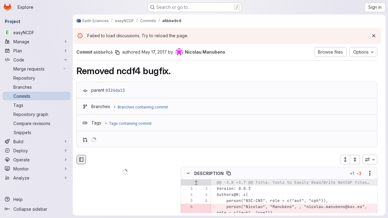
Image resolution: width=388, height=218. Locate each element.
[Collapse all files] (355, 159)
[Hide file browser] (81, 159)
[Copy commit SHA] (117, 52)
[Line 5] (187, 201)
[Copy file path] (228, 173)
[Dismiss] (373, 35)
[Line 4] (187, 195)
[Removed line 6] (187, 207)
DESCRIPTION (209, 173)
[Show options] (369, 173)
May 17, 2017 (154, 51)
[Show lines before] (196, 183)
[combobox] (369, 159)
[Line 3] (187, 189)
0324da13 (115, 90)
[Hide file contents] (188, 173)
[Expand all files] (345, 159)
